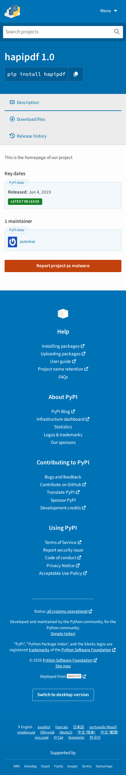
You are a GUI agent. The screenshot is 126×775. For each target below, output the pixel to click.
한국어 (95, 737)
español (44, 727)
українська (26, 732)
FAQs (63, 377)
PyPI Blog (60, 411)
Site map (63, 666)
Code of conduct (60, 557)
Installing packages (61, 346)
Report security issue (63, 550)
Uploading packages (60, 353)
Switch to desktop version (63, 694)
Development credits (60, 507)
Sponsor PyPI (63, 500)
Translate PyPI (61, 492)
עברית (58, 737)
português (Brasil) (103, 727)
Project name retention (60, 369)
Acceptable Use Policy (60, 573)
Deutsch (66, 732)
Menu (105, 10)
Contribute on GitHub (60, 484)
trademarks (39, 650)
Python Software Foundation (86, 650)
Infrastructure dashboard (60, 419)
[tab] (63, 102)
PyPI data (16, 182)
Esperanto (76, 737)
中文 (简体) (86, 732)
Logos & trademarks (63, 434)
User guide (60, 361)
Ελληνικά (47, 732)
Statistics (63, 426)
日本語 (78, 727)
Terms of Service (60, 542)
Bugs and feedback (63, 477)
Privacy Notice (60, 565)
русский (42, 737)
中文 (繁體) (109, 732)
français (61, 727)
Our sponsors (63, 442)
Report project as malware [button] (63, 265)
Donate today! (63, 634)
